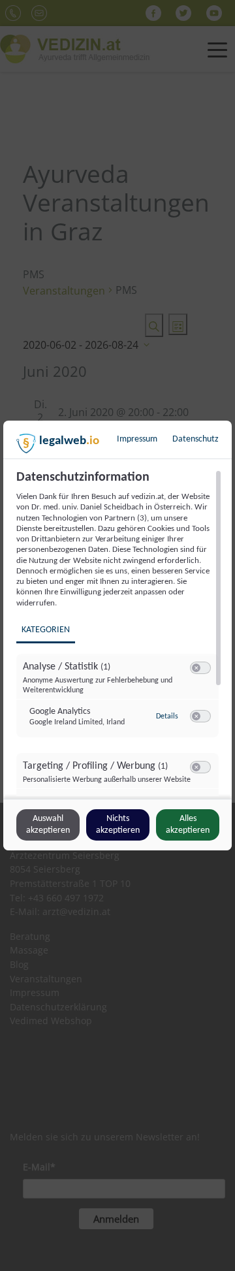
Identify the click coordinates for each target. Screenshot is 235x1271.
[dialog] (117, 635)
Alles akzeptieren (188, 824)
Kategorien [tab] (46, 630)
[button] (196, 668)
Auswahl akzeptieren (48, 824)
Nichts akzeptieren (118, 824)
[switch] (200, 668)
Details (167, 716)
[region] (119, 633)
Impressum (137, 439)
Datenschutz (195, 439)
